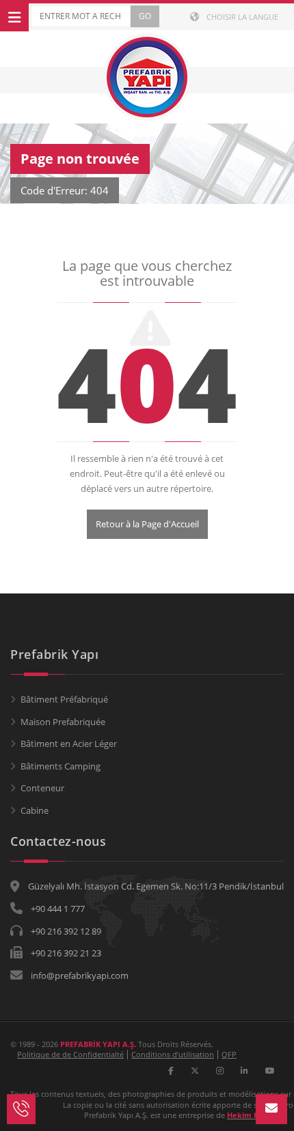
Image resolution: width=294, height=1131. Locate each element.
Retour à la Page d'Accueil (147, 524)
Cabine (35, 810)
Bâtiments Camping (61, 766)
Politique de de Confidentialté (70, 1054)
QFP (229, 1054)
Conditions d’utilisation (172, 1054)
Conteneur (42, 788)
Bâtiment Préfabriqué (64, 699)
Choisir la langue (241, 17)
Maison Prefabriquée (63, 722)
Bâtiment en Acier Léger (69, 743)
